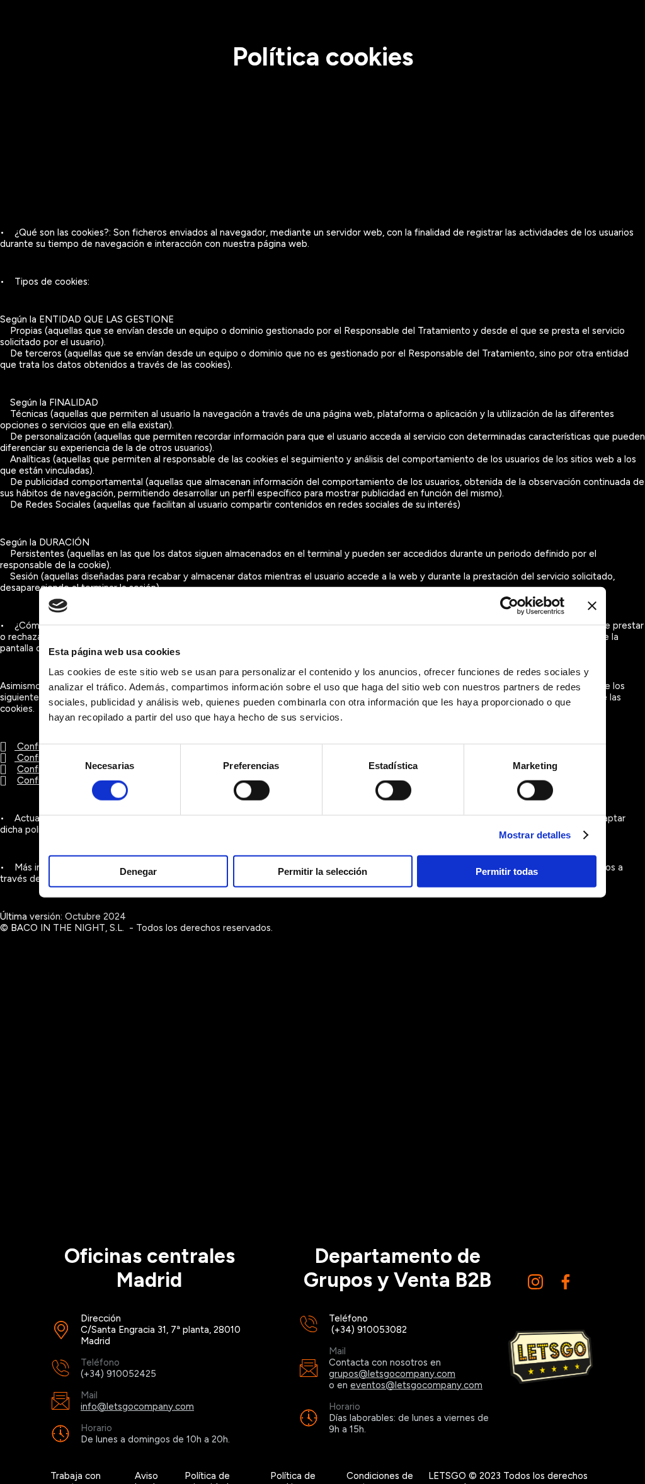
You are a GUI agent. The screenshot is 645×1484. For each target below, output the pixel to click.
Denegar (138, 870)
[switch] (252, 790)
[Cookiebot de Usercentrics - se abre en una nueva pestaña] (509, 605)
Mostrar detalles (535, 835)
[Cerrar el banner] (592, 606)
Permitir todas (507, 870)
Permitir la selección (322, 870)
